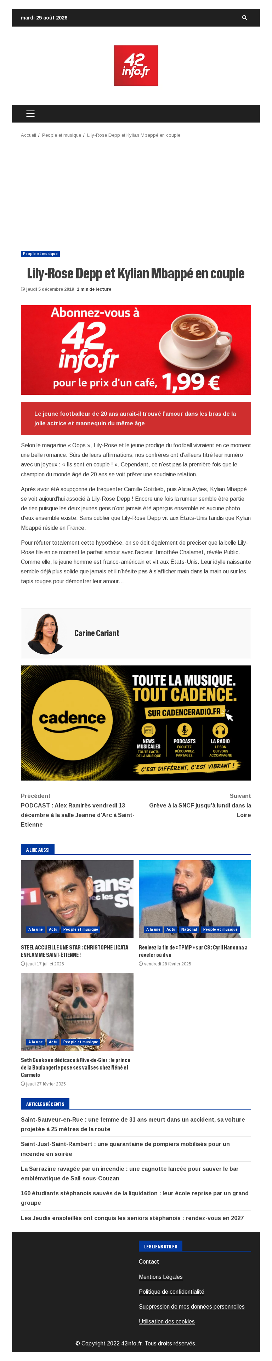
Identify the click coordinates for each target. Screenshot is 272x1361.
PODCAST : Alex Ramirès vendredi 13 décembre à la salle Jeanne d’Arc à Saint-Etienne (78, 810)
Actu (53, 929)
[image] (136, 350)
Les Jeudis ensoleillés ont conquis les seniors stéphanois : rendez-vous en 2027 (132, 1218)
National (189, 929)
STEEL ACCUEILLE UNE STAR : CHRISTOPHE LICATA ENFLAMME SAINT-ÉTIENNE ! (77, 899)
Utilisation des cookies (167, 1322)
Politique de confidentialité (171, 1292)
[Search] (244, 17)
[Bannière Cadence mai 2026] (136, 723)
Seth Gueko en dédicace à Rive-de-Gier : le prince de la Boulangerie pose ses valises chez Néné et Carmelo (77, 1012)
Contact (149, 1262)
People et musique (40, 254)
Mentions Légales (161, 1277)
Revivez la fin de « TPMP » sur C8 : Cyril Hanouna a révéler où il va (195, 899)
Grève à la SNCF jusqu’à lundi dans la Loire (200, 805)
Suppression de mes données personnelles (192, 1307)
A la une (35, 929)
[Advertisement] (136, 192)
